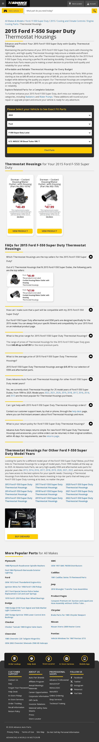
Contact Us (13, 680)
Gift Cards (33, 700)
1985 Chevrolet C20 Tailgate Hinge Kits (22, 638)
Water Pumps (46, 96)
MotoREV (54, 691)
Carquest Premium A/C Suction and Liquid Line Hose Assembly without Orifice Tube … (72, 602)
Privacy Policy (13, 732)
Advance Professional (59, 680)
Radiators (30, 96)
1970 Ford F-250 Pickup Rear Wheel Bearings (24, 598)
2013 (12, 395)
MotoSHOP (55, 683)
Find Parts (49, 150)
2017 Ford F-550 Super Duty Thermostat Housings (49, 486)
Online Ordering (57, 695)
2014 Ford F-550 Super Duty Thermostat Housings (18, 493)
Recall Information (16, 707)
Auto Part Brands (36, 677)
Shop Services (56, 699)
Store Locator (35, 718)
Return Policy (14, 711)
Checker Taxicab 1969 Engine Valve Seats (23, 627)
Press (31, 714)
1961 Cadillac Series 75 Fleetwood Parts (68, 577)
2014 (86, 392)
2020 (58, 392)
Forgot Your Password (18, 687)
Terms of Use (28, 732)
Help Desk (13, 691)
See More (20, 217)
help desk (76, 411)
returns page (52, 436)
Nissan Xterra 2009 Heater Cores (65, 626)
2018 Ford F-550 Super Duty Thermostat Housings (49, 493)
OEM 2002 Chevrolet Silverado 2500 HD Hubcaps (26, 643)
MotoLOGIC (55, 687)
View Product (20, 231)
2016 (81, 392)
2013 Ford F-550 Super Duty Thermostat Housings (18, 486)
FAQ (10, 683)
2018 (69, 392)
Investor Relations (37, 704)
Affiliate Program (36, 681)
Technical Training (57, 703)
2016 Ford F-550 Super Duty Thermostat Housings (18, 500)
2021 (52, 392)
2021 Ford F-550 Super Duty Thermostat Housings (79, 493)
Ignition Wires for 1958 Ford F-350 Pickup (23, 587)
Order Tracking (15, 703)
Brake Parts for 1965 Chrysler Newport (68, 615)
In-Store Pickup (15, 695)
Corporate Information (39, 696)
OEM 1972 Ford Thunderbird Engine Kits (23, 582)
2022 (47, 392)
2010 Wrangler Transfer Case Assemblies (69, 589)
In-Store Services (16, 699)
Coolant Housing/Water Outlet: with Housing (36, 281)
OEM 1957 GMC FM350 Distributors (66, 565)
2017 (75, 392)
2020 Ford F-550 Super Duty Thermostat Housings (79, 486)
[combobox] (61, 11)
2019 (64, 392)
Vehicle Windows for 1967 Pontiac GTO (68, 638)
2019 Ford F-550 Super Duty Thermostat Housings (49, 500)
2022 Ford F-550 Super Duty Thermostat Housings (79, 500)
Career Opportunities (38, 692)
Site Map (40, 732)
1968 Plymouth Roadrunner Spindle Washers (25, 565)
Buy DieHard (22, 536)
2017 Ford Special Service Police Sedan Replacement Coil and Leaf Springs (22, 592)
